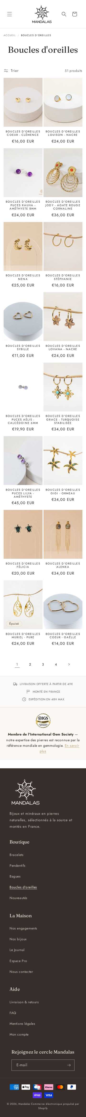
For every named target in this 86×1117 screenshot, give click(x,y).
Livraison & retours (24, 1002)
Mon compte (19, 1034)
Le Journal (17, 949)
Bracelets (16, 854)
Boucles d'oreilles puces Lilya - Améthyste (23, 493)
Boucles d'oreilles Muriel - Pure (23, 635)
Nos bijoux (18, 939)
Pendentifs (18, 865)
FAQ (13, 1012)
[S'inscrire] (69, 1065)
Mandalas (24, 1104)
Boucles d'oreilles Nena (23, 277)
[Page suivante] (69, 664)
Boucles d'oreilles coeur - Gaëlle (63, 635)
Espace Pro (18, 960)
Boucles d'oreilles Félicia (23, 565)
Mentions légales (22, 1023)
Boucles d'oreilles (23, 887)
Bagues (15, 876)
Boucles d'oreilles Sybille (23, 347)
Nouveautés (18, 897)
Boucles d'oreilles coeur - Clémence (23, 133)
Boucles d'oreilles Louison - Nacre (63, 133)
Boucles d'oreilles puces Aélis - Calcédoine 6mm (23, 419)
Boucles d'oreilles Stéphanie (63, 277)
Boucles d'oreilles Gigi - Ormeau (63, 491)
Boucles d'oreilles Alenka (63, 565)
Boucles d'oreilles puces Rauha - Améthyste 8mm (23, 205)
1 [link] (17, 664)
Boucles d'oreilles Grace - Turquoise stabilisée (63, 419)
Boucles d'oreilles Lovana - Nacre (63, 347)
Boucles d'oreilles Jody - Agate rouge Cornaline (62, 205)
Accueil (10, 35)
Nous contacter (21, 971)
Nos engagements (23, 928)
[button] (9, 14)
